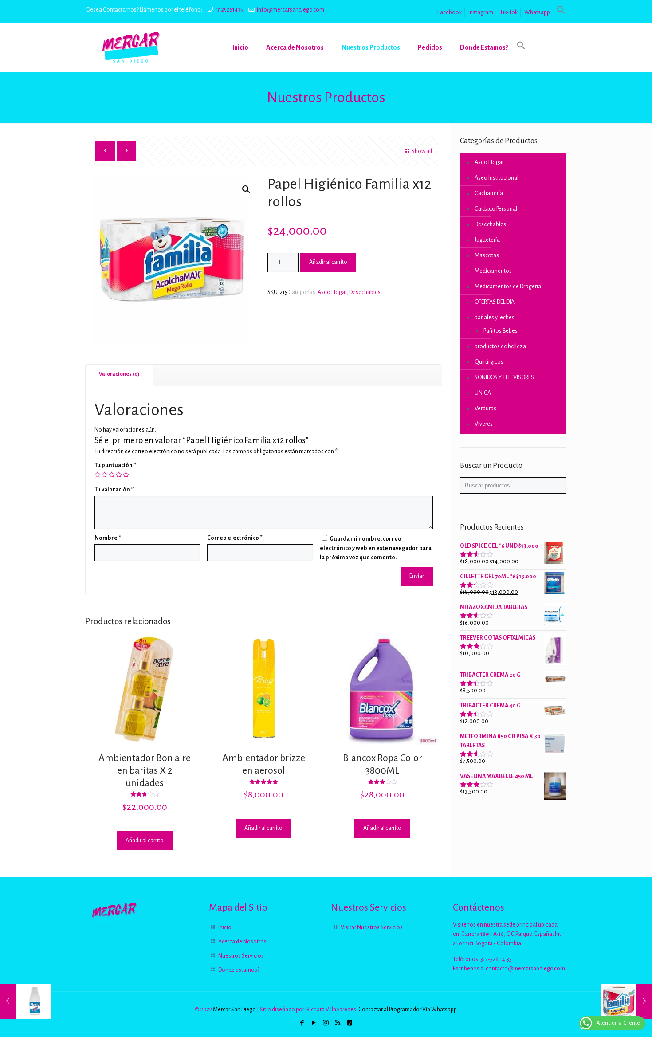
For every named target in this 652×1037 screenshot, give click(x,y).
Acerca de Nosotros (242, 942)
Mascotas (487, 255)
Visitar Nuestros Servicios (372, 927)
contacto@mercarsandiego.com (525, 969)
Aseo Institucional (496, 178)
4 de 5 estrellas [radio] (119, 474)
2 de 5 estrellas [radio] (105, 474)
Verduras (485, 408)
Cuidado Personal (496, 209)
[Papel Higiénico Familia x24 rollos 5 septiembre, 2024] (626, 1001)
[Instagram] (325, 1023)
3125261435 (229, 10)
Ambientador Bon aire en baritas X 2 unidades (144, 770)
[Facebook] (301, 1023)
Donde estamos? (238, 970)
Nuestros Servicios (241, 956)
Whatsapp (537, 12)
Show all (422, 151)
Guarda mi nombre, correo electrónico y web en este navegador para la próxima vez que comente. (376, 548)
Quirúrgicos (489, 362)
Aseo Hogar (332, 292)
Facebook (449, 12)
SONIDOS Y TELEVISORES (504, 377)
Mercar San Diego (234, 1009)
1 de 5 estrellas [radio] (97, 474)
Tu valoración (114, 490)
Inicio (225, 927)
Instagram (480, 12)
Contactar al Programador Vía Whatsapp (407, 1009)
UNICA (483, 393)
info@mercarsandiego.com (290, 10)
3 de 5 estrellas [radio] (112, 474)
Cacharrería (489, 193)
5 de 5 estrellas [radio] (126, 474)
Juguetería (487, 240)
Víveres (484, 424)
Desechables (365, 292)
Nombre (107, 538)
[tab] (119, 375)
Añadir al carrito (328, 262)
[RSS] (337, 1023)
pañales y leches (495, 317)
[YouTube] (313, 1023)
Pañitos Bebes (500, 331)
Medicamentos (493, 271)
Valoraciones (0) (119, 374)
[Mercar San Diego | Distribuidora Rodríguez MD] (130, 47)
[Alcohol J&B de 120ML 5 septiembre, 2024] (25, 1001)
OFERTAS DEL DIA (495, 302)
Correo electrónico (235, 538)
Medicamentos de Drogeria (508, 286)
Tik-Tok (509, 12)
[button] (561, 12)
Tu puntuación (115, 465)
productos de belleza (500, 346)
